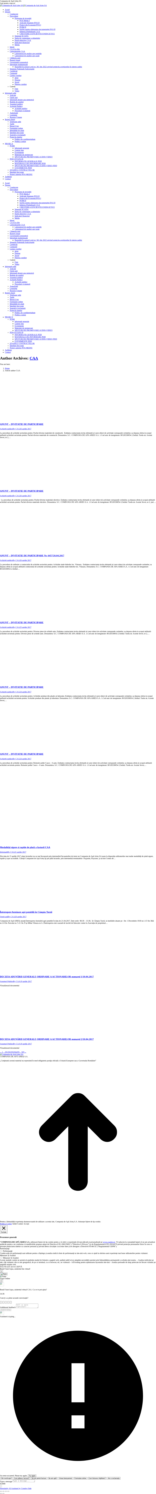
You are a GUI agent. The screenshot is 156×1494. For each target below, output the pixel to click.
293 (12, 1052)
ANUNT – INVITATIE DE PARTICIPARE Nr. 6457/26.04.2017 (32, 555)
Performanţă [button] (4, 1249)
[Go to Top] (78, 1219)
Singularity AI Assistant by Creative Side (15, 1488)
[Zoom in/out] (8, 1491)
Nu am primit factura (39, 1478)
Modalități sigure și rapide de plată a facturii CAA (25, 847)
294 (15, 1052)
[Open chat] (4, 1274)
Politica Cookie (6, 1224)
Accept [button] (26, 1224)
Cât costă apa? (6, 1478)
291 (6, 1052)
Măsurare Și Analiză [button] (8, 1255)
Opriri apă (4, 917)
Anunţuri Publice (6, 981)
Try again (32, 1476)
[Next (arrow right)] (3, 1493)
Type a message (6, 1481)
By (16, 429)
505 (22, 1052)
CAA (34, 358)
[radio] (1, 1302)
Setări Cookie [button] (17, 1224)
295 (18, 1052)
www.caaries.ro (109, 1242)
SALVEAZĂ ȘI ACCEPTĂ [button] (11, 1267)
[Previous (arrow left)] (1, 1493)
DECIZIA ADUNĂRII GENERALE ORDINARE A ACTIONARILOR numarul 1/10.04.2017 (47, 976)
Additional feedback (8, 1307)
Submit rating (5, 1310)
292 (9, 1052)
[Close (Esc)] (1, 1491)
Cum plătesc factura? (21, 1478)
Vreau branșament (65, 1478)
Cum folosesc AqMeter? (97, 1478)
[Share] (3, 1491)
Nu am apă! (53, 1478)
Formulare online (80, 1478)
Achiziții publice (6, 429)
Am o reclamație (114, 1478)
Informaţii (4, 852)
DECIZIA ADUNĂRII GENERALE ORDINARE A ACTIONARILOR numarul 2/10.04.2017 (47, 1039)
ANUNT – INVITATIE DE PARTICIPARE (22, 424)
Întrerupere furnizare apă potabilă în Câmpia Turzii (26, 912)
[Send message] (1, 1486)
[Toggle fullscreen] (6, 1491)
